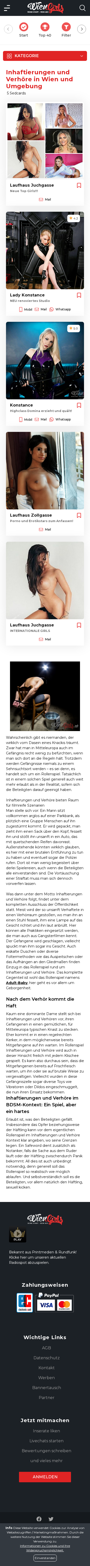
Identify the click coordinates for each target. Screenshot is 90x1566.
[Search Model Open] (82, 7)
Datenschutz (47, 1358)
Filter (68, 30)
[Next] (81, 29)
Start (25, 30)
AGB (46, 1348)
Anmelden (45, 1477)
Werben (46, 1377)
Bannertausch (46, 1387)
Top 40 (46, 30)
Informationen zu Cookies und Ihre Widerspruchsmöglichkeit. (45, 1548)
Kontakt (46, 1367)
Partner (46, 1397)
